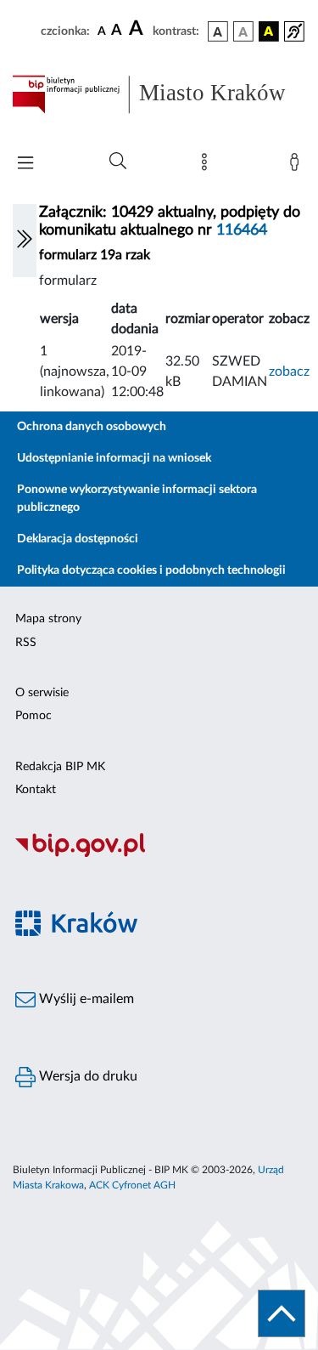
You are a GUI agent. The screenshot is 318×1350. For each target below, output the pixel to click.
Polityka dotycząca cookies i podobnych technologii (151, 570)
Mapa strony (48, 619)
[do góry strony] (281, 1313)
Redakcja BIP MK (60, 767)
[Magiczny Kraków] (159, 933)
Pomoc (33, 716)
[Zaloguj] (297, 166)
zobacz (289, 371)
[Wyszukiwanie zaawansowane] (117, 161)
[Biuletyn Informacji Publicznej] (159, 854)
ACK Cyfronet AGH (132, 1185)
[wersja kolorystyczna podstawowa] (218, 31)
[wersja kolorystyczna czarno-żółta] (269, 31)
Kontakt (35, 790)
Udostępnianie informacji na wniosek (114, 458)
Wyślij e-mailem (85, 999)
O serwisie (42, 693)
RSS (25, 643)
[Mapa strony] (208, 166)
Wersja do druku (86, 1076)
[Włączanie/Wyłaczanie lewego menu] (24, 240)
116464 (241, 230)
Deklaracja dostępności (77, 539)
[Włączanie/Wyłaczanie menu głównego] (25, 164)
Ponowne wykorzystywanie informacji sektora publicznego (137, 498)
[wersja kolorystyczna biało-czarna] (243, 31)
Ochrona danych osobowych (91, 427)
